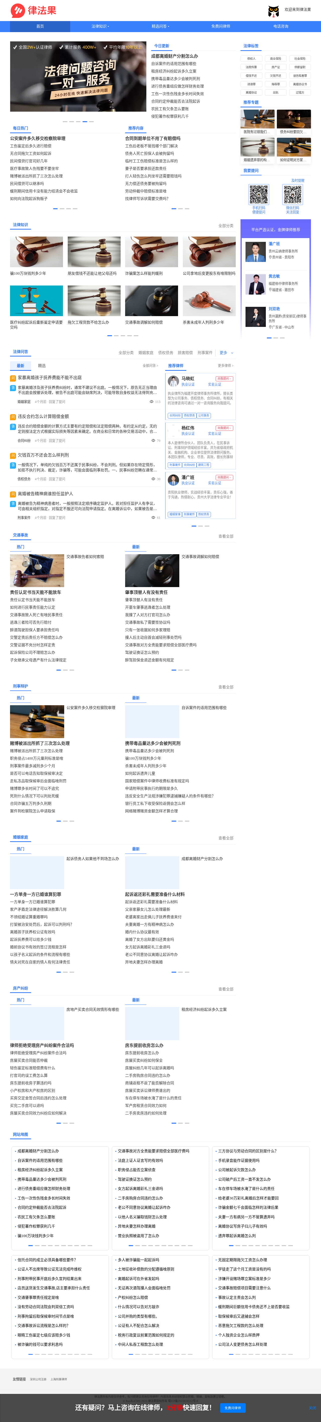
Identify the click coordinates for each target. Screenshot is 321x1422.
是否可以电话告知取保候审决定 (36, 773)
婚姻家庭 (145, 353)
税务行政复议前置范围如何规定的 (146, 1335)
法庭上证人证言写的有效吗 (140, 1161)
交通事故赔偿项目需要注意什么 (244, 1288)
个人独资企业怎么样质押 (239, 1335)
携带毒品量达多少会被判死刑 (175, 79)
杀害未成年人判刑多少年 (146, 766)
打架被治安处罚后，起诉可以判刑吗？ (42, 924)
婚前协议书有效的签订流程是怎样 (38, 947)
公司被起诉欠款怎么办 (237, 1170)
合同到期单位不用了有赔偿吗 (153, 138)
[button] (65, 121)
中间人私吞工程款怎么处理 (140, 1344)
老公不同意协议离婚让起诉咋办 (151, 955)
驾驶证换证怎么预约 (142, 653)
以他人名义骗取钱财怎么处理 (142, 1217)
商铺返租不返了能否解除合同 (149, 1083)
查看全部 (225, 536)
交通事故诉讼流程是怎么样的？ (44, 1326)
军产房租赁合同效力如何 (146, 1106)
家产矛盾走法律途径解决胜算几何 (38, 909)
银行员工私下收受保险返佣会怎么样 (155, 804)
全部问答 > (150, 366)
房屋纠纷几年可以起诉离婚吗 (149, 1068)
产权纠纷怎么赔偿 (133, 1298)
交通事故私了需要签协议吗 (147, 622)
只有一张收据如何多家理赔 (147, 630)
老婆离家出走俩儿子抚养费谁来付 (153, 917)
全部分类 (225, 226)
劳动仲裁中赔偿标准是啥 (146, 191)
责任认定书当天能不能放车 (35, 592)
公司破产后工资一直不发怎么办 (244, 1179)
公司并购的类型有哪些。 (138, 1316)
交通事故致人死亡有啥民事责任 (36, 615)
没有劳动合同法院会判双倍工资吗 (46, 1307)
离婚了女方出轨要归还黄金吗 (149, 940)
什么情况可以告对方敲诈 (138, 1307)
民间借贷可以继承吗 (27, 184)
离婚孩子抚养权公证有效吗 (32, 932)
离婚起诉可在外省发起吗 (138, 1279)
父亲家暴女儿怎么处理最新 (147, 909)
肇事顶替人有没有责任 (146, 592)
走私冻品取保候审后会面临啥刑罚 (38, 781)
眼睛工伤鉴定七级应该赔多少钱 (44, 1335)
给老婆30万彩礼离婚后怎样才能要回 (248, 1198)
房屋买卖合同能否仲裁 (29, 1060)
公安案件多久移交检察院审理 (37, 138)
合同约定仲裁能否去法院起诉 (175, 101)
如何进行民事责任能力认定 (32, 607)
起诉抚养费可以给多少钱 (30, 940)
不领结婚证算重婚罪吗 (29, 917)
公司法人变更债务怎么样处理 (242, 1344)
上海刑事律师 (58, 1379)
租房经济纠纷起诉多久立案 (173, 71)
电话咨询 (280, 26)
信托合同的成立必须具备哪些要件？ (48, 1260)
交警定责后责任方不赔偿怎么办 (36, 637)
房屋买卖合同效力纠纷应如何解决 (38, 1113)
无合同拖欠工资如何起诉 (30, 154)
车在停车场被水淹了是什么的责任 (153, 1098)
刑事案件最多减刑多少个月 (32, 766)
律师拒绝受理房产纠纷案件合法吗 (42, 1045)
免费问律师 (220, 26)
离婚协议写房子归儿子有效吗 (242, 1226)
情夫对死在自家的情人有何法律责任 (40, 962)
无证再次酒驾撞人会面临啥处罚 (144, 1288)
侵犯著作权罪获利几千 (170, 116)
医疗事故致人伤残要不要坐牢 (34, 169)
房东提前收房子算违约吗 (30, 1083)
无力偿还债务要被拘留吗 (146, 184)
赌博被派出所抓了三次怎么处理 (36, 176)
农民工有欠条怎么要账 (170, 109)
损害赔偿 (185, 353)
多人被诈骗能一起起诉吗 (138, 1260)
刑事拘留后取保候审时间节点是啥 (46, 1316)
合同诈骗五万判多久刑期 (30, 804)
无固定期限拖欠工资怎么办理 (242, 1260)
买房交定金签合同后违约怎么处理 (38, 1098)
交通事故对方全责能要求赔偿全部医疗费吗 (161, 645)
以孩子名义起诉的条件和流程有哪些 (40, 955)
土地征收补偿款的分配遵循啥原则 (146, 1269)
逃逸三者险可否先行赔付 (30, 622)
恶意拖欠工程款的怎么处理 (240, 1326)
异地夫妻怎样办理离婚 (144, 962)
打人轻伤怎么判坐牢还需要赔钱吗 (153, 176)
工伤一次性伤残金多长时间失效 (177, 94)
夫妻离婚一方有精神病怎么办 (149, 924)
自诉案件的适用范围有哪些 (173, 64)
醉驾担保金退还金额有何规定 (149, 660)
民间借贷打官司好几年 (29, 161)
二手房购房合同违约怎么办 (147, 1076)
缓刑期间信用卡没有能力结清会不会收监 (44, 191)
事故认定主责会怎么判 (237, 1298)
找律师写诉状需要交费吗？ (147, 199)
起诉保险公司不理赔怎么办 (32, 653)
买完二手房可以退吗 (27, 1106)
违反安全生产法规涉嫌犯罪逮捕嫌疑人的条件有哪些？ (170, 796)
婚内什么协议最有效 (142, 932)
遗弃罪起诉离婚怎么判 (237, 1236)
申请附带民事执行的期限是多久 (151, 789)
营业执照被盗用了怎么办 (138, 1236)
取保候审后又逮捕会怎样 (239, 1316)
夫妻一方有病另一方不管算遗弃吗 (246, 1217)
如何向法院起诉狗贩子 (29, 199)
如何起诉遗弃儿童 (140, 773)
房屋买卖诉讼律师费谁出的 (147, 1091)
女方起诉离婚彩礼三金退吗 (147, 947)
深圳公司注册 (38, 1379)
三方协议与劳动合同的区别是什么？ (248, 1151)
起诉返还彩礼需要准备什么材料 (155, 894)
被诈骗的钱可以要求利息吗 (40, 1344)
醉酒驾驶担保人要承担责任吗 (34, 630)
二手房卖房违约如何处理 (146, 1113)
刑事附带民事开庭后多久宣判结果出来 (50, 1279)
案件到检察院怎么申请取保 (32, 811)
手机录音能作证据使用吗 (239, 1161)
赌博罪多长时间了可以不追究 (34, 789)
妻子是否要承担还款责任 (146, 169)
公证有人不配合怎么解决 (138, 1326)
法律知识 (99, 26)
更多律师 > (225, 366)
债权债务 (165, 353)
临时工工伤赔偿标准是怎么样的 (151, 161)
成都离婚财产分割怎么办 (174, 56)
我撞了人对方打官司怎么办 (147, 615)
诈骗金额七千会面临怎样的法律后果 (248, 1207)
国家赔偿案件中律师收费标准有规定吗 (157, 781)
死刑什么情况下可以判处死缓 (34, 796)
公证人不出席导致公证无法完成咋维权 (50, 1269)
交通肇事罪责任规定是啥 (38, 1298)
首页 (40, 26)
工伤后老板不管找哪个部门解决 (151, 146)
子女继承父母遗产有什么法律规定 (38, 660)
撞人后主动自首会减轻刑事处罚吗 (153, 637)
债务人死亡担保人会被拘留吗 (149, 154)
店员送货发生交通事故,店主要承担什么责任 (54, 1288)
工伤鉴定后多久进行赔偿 (30, 146)
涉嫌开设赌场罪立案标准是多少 (244, 1279)
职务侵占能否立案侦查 (136, 1170)
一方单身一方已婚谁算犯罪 (35, 894)
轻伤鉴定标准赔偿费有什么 (32, 1068)
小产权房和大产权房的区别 (32, 1091)
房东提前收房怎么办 (144, 1045)
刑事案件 (205, 353)
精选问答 (159, 26)
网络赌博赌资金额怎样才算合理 (151, 811)
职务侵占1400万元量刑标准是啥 (36, 758)
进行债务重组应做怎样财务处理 (177, 86)
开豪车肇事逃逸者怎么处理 (147, 607)
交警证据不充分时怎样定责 (32, 645)
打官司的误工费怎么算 (29, 1076)
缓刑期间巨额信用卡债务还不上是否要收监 (254, 1307)
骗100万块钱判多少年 (143, 758)
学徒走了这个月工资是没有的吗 (244, 1269)
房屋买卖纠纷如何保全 (144, 1060)
